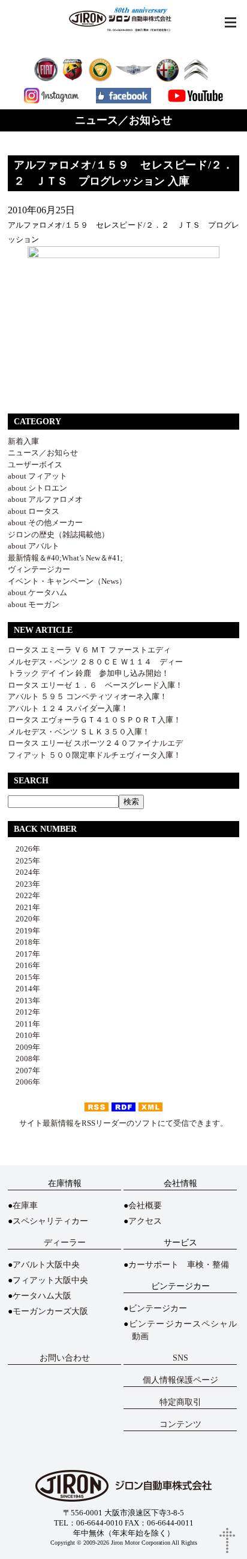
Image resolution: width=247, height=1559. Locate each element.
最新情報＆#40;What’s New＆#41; (65, 557)
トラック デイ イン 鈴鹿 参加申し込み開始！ (88, 673)
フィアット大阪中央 (50, 1280)
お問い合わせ (65, 1357)
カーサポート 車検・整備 (178, 1264)
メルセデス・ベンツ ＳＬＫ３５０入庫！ (79, 731)
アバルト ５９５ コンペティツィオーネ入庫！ (87, 696)
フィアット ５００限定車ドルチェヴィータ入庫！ (94, 755)
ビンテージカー (157, 1308)
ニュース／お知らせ (43, 452)
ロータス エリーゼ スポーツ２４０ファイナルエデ (95, 743)
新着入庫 (23, 441)
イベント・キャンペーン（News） (67, 581)
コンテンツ (180, 1424)
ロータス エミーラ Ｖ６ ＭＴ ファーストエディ (89, 649)
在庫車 (25, 1205)
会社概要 (145, 1205)
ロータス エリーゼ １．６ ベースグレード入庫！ (95, 685)
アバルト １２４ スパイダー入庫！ (68, 708)
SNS (180, 1357)
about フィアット (37, 475)
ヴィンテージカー (39, 569)
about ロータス (33, 511)
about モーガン (33, 604)
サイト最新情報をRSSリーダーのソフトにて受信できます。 (123, 1123)
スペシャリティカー (50, 1221)
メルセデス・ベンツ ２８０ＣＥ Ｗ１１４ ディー (95, 661)
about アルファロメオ (45, 499)
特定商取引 (180, 1402)
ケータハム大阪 (42, 1295)
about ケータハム (37, 592)
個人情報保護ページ (180, 1380)
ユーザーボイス (35, 464)
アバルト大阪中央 (46, 1264)
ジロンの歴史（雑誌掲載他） (58, 534)
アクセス (145, 1221)
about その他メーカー (45, 522)
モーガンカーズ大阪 (50, 1311)
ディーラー (65, 1242)
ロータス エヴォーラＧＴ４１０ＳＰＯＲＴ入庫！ (94, 719)
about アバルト (33, 545)
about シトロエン (37, 487)
